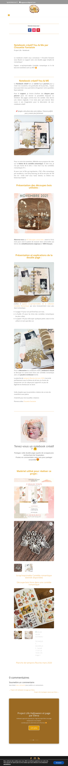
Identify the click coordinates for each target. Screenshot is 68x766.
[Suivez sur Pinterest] (38, 30)
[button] (51, 524)
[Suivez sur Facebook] (30, 30)
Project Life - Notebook (21, 50)
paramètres (7, 764)
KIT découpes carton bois (35, 240)
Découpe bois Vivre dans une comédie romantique (34, 583)
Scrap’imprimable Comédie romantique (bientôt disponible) (34, 576)
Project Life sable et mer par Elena (34, 714)
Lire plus (34, 728)
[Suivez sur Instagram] (34, 30)
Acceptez (58, 762)
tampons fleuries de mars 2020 (34, 378)
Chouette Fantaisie (29, 401)
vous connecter (20, 685)
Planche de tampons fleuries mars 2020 (34, 662)
